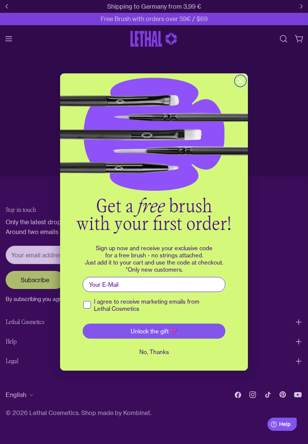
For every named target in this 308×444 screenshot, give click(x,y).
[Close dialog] (240, 81)
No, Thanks (154, 352)
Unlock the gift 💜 (154, 331)
